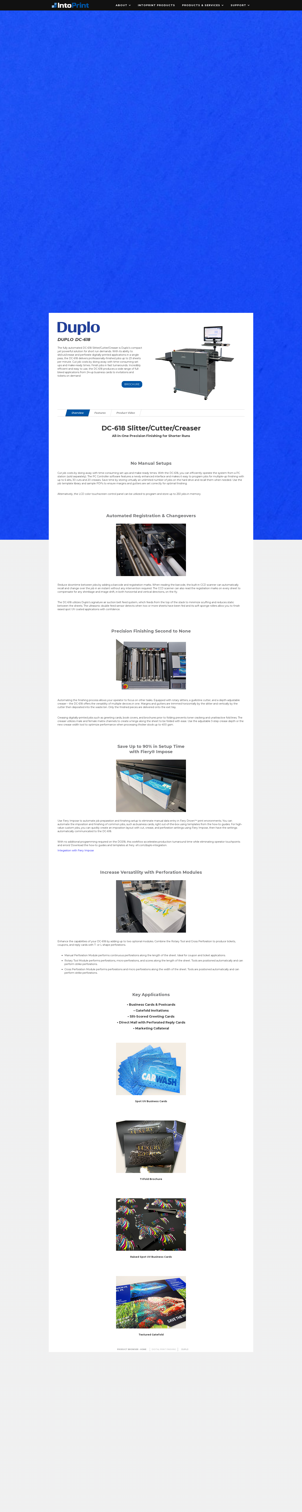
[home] (70, 5)
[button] (123, 5)
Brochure (132, 384)
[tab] (77, 413)
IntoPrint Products (156, 5)
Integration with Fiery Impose (75, 850)
